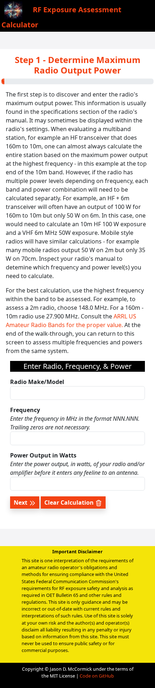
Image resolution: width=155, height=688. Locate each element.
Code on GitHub (97, 676)
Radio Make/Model (37, 382)
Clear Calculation (69, 502)
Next (21, 502)
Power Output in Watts (43, 455)
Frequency (25, 410)
